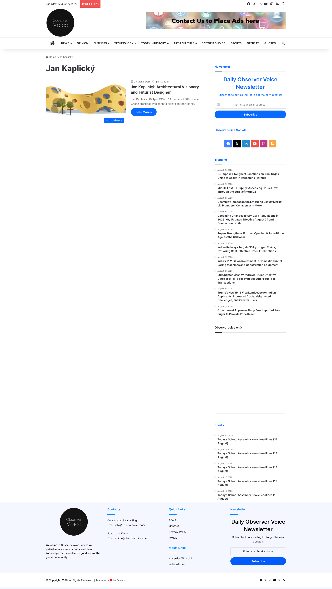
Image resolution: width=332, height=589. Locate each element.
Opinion (82, 43)
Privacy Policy (178, 531)
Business (100, 43)
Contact (174, 525)
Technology (124, 43)
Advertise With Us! (180, 558)
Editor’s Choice (213, 43)
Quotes (270, 43)
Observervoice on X (228, 327)
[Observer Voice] (60, 22)
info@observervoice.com (130, 525)
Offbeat (253, 43)
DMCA (173, 537)
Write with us (177, 564)
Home (52, 56)
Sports (236, 43)
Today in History (153, 43)
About (172, 520)
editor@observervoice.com (131, 538)
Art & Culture (183, 43)
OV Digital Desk (142, 81)
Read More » (144, 112)
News (65, 43)
